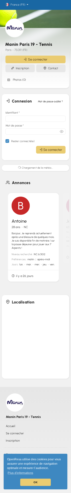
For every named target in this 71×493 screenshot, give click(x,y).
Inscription (21, 68)
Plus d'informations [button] (20, 472)
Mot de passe (14, 125)
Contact (52, 68)
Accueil (10, 426)
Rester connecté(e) (23, 141)
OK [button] (35, 482)
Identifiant (12, 112)
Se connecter (37, 59)
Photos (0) (18, 79)
